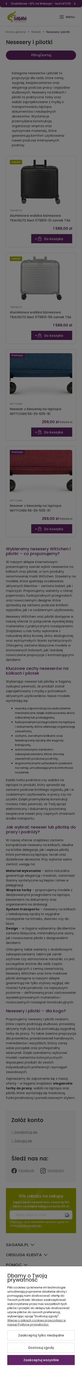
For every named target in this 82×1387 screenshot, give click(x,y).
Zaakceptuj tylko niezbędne (41, 1335)
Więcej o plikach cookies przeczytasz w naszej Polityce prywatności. (36, 1322)
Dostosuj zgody (41, 1347)
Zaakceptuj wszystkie (41, 1360)
